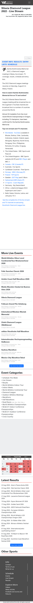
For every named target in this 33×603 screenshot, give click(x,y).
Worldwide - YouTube (12, 133)
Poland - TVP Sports (12, 175)
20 (15, 469)
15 (24, 466)
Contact (8, 565)
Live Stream (10, 578)
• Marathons (6, 397)
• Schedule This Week (9, 378)
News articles (10, 589)
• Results (4, 383)
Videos (8, 587)
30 (28, 472)
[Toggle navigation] (29, 2)
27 (15, 472)
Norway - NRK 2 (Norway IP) (15, 172)
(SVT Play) (15, 177)
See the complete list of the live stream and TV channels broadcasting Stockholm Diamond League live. (16, 202)
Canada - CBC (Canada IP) (14, 164)
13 (15, 466)
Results (8, 580)
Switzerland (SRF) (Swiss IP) (14, 180)
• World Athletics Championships (13, 404)
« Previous (8, 456)
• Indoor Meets (7, 387)
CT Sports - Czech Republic (14, 183)
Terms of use (10, 567)
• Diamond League (8, 392)
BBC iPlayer (23, 159)
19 (11, 469)
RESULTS (18, 62)
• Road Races (13, 402)
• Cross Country (7, 416)
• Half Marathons (7, 399)
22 (24, 469)
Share (29, 58)
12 (11, 466)
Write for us (10, 569)
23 (28, 469)
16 (28, 466)
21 (20, 469)
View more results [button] (16, 545)
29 (24, 472)
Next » (25, 456)
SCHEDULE (12, 64)
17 (3, 469)
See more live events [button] (16, 366)
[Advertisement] (16, 36)
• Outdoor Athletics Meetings (12, 395)
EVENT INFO (7, 62)
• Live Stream (6, 380)
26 (11, 472)
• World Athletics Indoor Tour (12, 385)
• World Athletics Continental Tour (14, 390)
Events (8, 576)
